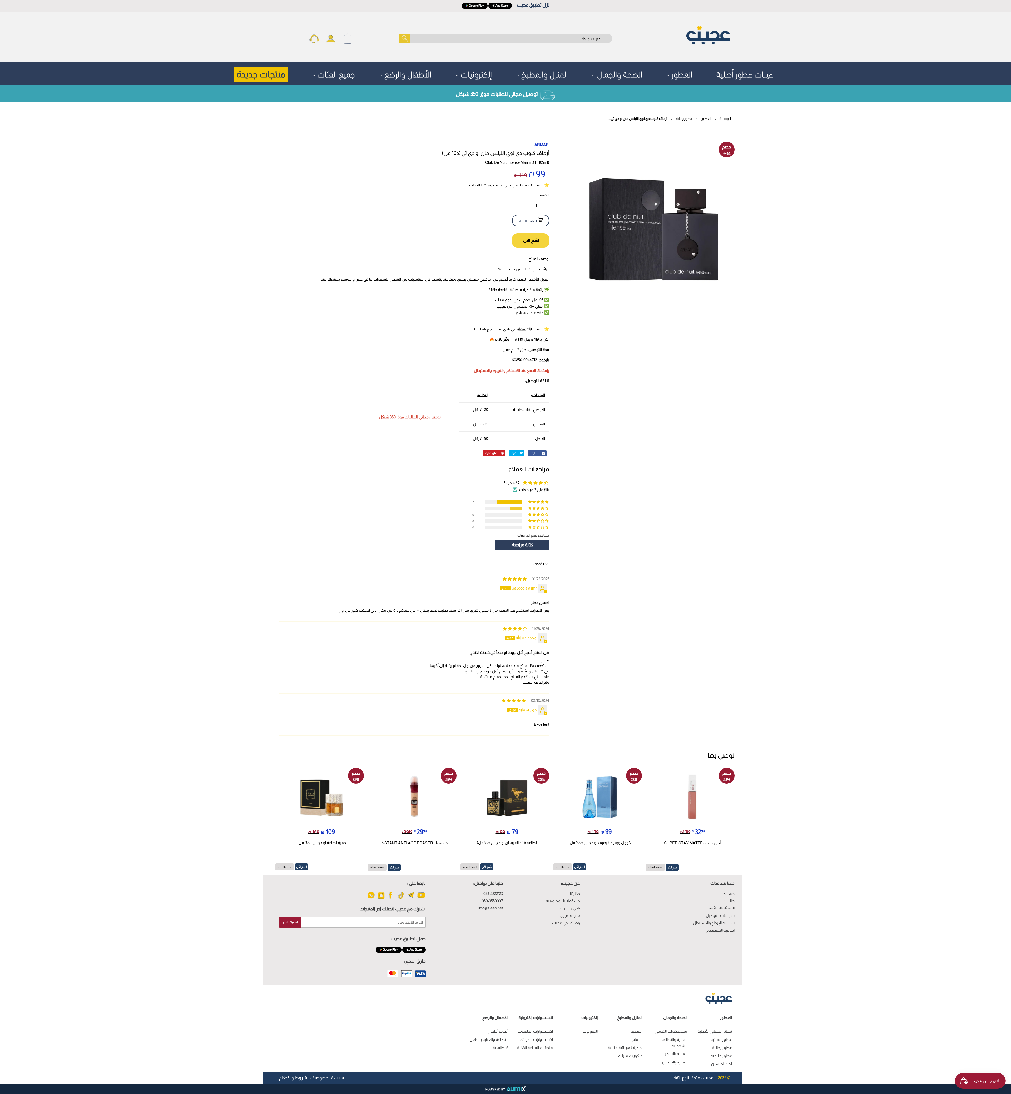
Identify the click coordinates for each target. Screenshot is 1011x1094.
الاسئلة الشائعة (722, 908)
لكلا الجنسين (721, 1064)
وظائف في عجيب (566, 922)
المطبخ (636, 1031)
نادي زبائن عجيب (567, 908)
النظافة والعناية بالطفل (488, 1039)
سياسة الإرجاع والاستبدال (714, 922)
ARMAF (541, 144)
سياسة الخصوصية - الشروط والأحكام (311, 1078)
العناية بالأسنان (674, 1062)
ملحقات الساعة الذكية (535, 1047)
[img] (515, 579)
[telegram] (411, 898)
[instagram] (381, 898)
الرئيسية (725, 119)
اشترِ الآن (672, 867)
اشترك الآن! (290, 922)
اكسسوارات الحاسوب (535, 1031)
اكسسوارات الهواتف (536, 1039)
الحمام (637, 1039)
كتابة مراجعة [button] (522, 545)
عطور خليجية (721, 1055)
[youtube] (421, 898)
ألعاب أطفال (497, 1031)
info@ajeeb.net (490, 908)
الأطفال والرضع (406, 73)
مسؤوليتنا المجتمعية (563, 901)
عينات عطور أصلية (744, 73)
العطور (681, 73)
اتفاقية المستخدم (720, 930)
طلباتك (728, 901)
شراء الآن (530, 240)
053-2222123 (493, 893)
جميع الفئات (335, 73)
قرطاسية (500, 1047)
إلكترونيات (475, 73)
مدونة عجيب (569, 915)
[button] (538, 502)
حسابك (728, 893)
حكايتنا (575, 893)
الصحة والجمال (618, 73)
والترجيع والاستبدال (490, 370)
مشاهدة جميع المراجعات (533, 535)
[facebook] (391, 898)
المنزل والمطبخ (543, 73)
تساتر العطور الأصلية (714, 1031)
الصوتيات (590, 1031)
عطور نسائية (721, 1039)
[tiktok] (401, 898)
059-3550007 (492, 901)
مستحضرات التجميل (670, 1031)
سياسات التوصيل (720, 915)
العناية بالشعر (676, 1054)
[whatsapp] (371, 898)
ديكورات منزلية (630, 1055)
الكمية (544, 195)
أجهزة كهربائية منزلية (625, 1047)
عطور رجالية (684, 119)
